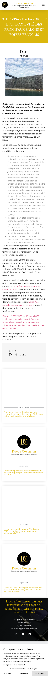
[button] (43, 5)
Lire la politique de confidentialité (14, 665)
